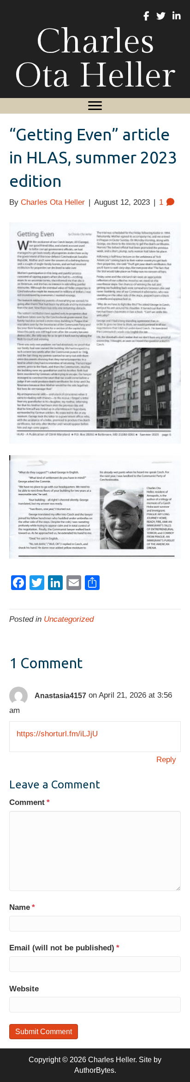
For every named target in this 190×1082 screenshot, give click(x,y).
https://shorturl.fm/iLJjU (57, 733)
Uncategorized (69, 619)
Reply (166, 759)
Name (22, 907)
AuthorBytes (94, 1070)
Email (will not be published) (64, 947)
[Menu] (95, 106)
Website (24, 988)
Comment (29, 802)
